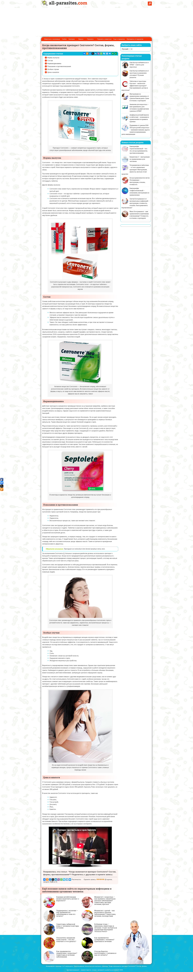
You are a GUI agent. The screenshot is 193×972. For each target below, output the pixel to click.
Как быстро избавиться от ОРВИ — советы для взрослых (139, 65)
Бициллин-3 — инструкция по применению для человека (140, 159)
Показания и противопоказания (59, 66)
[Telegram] (107, 53)
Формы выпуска (53, 58)
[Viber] (98, 53)
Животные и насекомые (52, 39)
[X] (93, 53)
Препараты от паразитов (135, 39)
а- (116, 53)
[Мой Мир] (90, 53)
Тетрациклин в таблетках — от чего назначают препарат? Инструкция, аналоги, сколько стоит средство (135, 169)
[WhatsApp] (101, 53)
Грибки (64, 39)
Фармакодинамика (54, 63)
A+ (113, 53)
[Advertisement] (96, 22)
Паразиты (90, 39)
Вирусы (80, 39)
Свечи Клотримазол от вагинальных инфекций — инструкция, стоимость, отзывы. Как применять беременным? (135, 203)
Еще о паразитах (119, 39)
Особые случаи (53, 69)
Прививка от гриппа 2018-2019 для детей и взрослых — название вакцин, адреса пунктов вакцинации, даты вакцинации (136, 129)
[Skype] (104, 53)
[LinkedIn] (95, 53)
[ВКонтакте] (84, 53)
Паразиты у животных (104, 39)
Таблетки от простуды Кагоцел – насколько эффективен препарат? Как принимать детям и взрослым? (135, 85)
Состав (50, 60)
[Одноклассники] (87, 53)
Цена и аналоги (53, 72)
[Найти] (150, 4)
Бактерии (72, 39)
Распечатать (76, 879)
